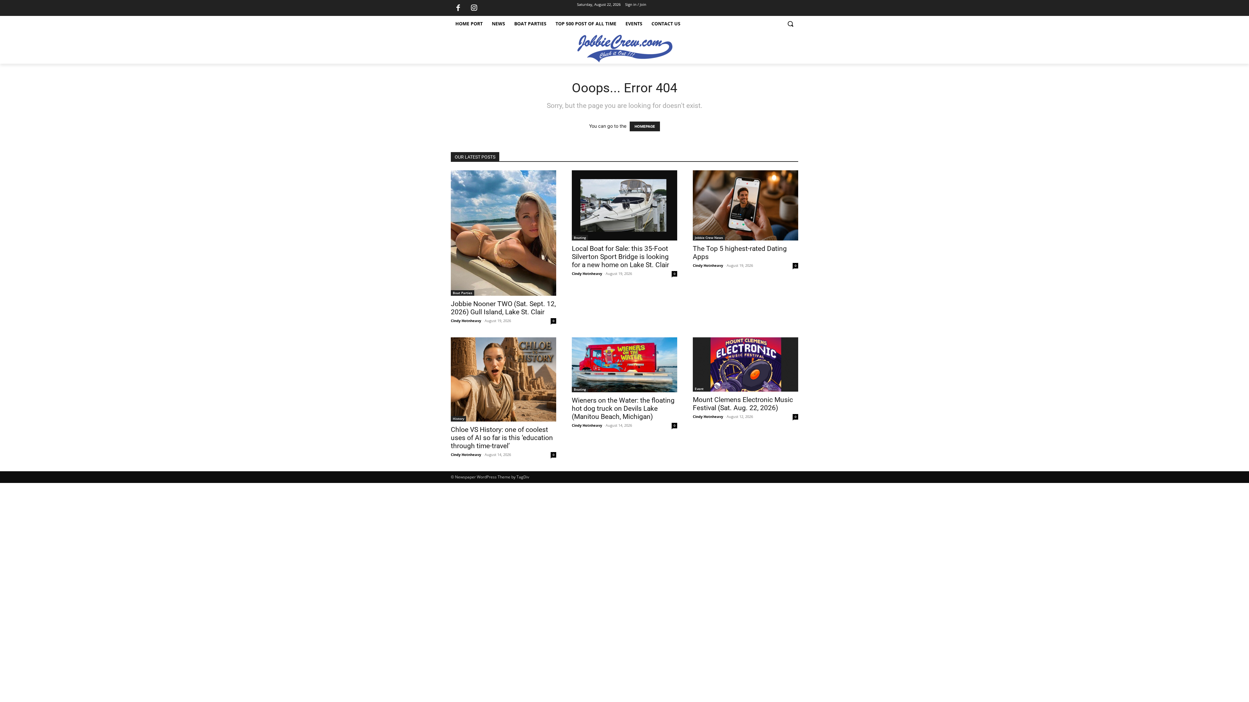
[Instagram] (474, 8)
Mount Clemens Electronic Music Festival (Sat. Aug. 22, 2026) (743, 404)
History (458, 418)
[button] (790, 24)
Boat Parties (462, 293)
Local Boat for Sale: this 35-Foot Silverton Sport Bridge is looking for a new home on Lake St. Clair (620, 257)
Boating (580, 237)
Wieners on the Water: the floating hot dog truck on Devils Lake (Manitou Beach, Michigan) (623, 408)
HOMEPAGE (645, 126)
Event (699, 388)
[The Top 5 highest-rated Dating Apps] (745, 205)
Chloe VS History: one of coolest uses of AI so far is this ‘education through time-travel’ (502, 438)
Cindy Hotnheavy (466, 320)
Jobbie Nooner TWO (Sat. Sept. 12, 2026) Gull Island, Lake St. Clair (503, 308)
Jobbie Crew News (709, 237)
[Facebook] (458, 8)
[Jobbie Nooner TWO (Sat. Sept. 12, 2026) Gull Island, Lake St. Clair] (503, 233)
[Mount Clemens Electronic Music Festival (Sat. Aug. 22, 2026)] (745, 364)
